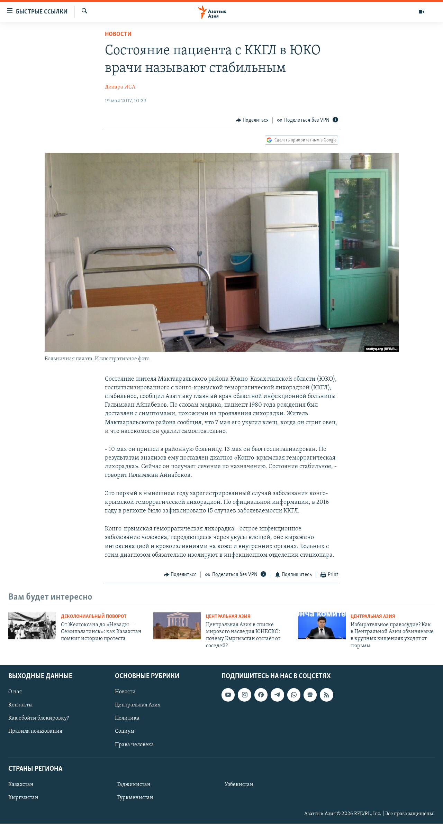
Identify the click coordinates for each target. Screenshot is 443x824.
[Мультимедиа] (421, 12)
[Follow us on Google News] (310, 694)
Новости (118, 34)
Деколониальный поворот (94, 616)
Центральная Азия (228, 616)
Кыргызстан (23, 797)
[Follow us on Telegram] (277, 694)
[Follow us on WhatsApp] (293, 694)
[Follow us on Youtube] (228, 694)
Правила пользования (35, 731)
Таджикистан (134, 784)
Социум (124, 731)
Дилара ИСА (120, 87)
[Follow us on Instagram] (244, 694)
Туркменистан (135, 797)
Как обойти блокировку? (38, 718)
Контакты (20, 705)
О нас (15, 692)
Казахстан (21, 784)
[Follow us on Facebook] (261, 694)
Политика (127, 718)
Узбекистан (239, 784)
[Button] (252, 120)
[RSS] (326, 694)
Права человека (134, 745)
